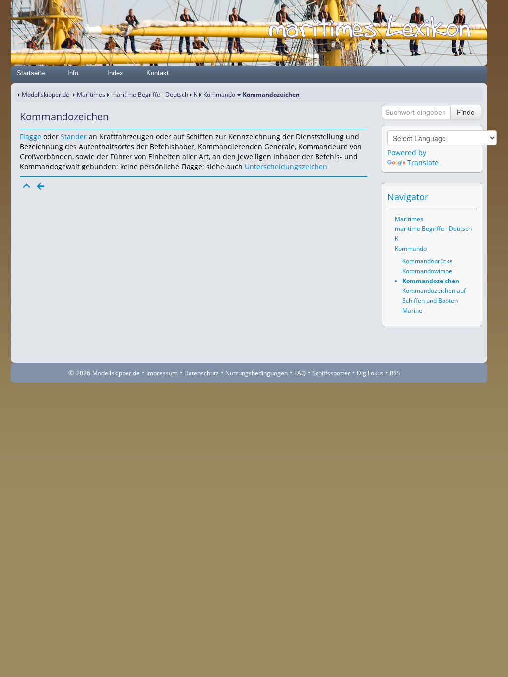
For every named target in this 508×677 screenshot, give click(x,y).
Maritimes (91, 94)
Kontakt (157, 73)
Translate (423, 162)
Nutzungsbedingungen (256, 373)
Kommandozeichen (430, 281)
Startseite (31, 73)
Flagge (30, 136)
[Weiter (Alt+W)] (470, 197)
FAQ (300, 373)
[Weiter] (55, 186)
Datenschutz (201, 373)
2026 (83, 373)
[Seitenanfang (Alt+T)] (27, 186)
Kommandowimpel (428, 271)
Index (115, 73)
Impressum (162, 373)
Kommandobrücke (427, 261)
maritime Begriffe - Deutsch (149, 94)
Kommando (219, 94)
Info (72, 73)
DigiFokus (370, 373)
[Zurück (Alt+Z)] (456, 197)
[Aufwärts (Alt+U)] (442, 197)
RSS (395, 373)
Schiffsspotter (331, 373)
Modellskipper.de (45, 94)
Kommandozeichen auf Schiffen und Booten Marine (434, 300)
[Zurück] (41, 186)
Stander (74, 136)
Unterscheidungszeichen (286, 166)
